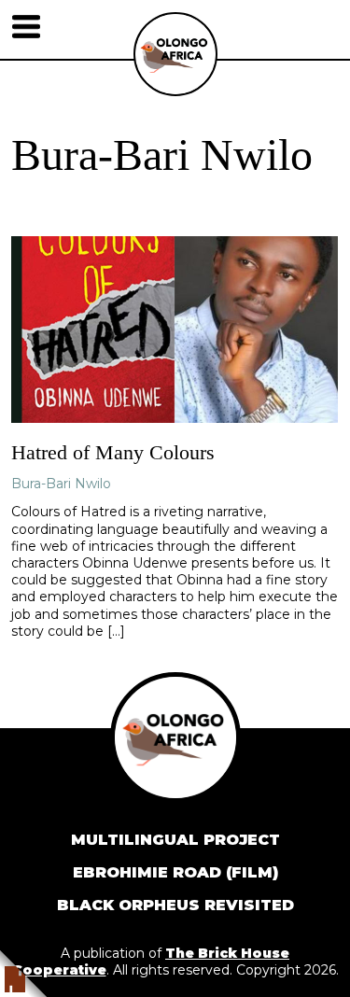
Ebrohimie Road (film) (175, 872)
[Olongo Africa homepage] (175, 91)
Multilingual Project (175, 840)
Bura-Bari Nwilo (61, 483)
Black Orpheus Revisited (175, 905)
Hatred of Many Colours (113, 452)
